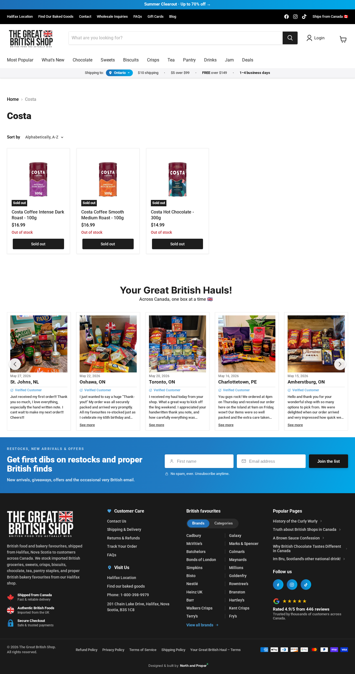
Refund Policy (86, 650)
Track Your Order (122, 546)
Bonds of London (201, 559)
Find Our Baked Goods (55, 17)
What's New (53, 60)
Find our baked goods (126, 586)
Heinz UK (194, 592)
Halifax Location (20, 17)
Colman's (237, 551)
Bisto (191, 575)
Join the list (328, 461)
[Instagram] (292, 584)
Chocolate (82, 60)
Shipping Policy (173, 650)
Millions (236, 567)
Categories (223, 523)
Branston (237, 592)
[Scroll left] (15, 364)
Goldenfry (238, 575)
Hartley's (236, 600)
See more (87, 425)
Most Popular (20, 60)
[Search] (290, 38)
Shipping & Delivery (124, 529)
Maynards (238, 559)
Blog (172, 17)
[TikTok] (306, 584)
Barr (190, 600)
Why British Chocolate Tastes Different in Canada (307, 548)
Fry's (233, 616)
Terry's (192, 616)
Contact (85, 17)
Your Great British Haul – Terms (215, 650)
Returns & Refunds (123, 538)
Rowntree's (238, 584)
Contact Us (116, 521)
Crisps (153, 60)
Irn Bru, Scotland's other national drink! (307, 559)
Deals (247, 60)
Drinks (210, 60)
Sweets (108, 60)
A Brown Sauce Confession (296, 538)
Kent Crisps (239, 608)
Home (13, 99)
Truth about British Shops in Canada (304, 529)
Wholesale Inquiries (112, 17)
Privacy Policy (113, 650)
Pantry (189, 60)
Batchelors (196, 551)
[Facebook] (278, 584)
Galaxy (235, 535)
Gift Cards (156, 17)
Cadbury (193, 535)
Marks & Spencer (243, 543)
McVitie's (194, 543)
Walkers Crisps (199, 608)
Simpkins (194, 567)
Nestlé (192, 584)
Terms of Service (142, 650)
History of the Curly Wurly (295, 521)
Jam (229, 60)
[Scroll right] (340, 364)
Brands (198, 523)
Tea (171, 60)
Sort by (13, 137)
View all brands (199, 625)
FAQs (137, 17)
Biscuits (131, 60)
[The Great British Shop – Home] (31, 38)
